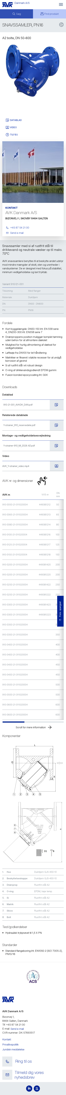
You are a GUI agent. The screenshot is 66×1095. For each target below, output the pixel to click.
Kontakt (6, 1039)
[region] (33, 606)
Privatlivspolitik (10, 1044)
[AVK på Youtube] (37, 1088)
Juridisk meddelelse (13, 1049)
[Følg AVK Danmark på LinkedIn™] (29, 1088)
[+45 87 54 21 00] (7, 1062)
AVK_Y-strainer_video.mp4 (15, 466)
